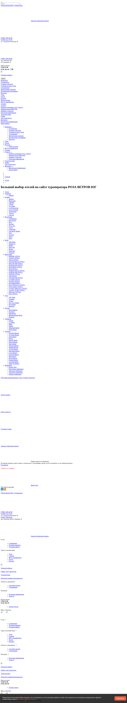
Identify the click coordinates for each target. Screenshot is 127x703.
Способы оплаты (14, 585)
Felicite (11, 321)
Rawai (11, 338)
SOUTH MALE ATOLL (17, 261)
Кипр (6, 240)
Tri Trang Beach (14, 335)
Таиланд (8, 331)
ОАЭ (6, 295)
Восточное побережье (16, 369)
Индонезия (8, 217)
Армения (8, 194)
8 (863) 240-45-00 (6, 38)
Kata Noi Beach (14, 355)
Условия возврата (15, 545)
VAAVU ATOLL (14, 258)
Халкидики (12, 211)
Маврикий (8, 365)
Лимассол (12, 244)
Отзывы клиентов (7, 84)
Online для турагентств (6, 117)
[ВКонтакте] (2, 489)
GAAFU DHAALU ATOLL (18, 288)
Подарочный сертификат (9, 91)
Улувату (11, 235)
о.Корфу (11, 202)
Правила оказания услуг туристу (12, 107)
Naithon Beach (13, 347)
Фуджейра (12, 304)
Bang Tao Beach (14, 363)
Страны (3, 104)
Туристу (3, 105)
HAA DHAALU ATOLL (17, 285)
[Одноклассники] (5, 489)
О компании (5, 82)
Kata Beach (12, 356)
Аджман (11, 299)
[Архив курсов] (11, 69)
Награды (4, 93)
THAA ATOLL (14, 260)
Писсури (12, 247)
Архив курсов (13, 606)
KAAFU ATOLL (14, 281)
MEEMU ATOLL (14, 256)
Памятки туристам (7, 111)
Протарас (12, 251)
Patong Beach (13, 340)
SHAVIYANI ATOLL (16, 265)
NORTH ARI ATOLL (16, 272)
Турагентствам (6, 114)
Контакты (4, 120)
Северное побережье (16, 372)
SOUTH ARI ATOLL (16, 263)
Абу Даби (12, 297)
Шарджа (11, 306)
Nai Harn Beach (14, 333)
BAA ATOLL (13, 294)
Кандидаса (12, 220)
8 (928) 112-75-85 (6, 40)
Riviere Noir (13, 367)
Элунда (11, 213)
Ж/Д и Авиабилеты (7, 102)
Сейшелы (8, 319)
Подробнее (4, 465)
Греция (7, 197)
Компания (4, 80)
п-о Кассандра (13, 208)
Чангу (11, 236)
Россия (7, 308)
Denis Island (13, 329)
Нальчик (11, 317)
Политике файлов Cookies (26, 699)
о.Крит (11, 204)
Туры (2, 95)
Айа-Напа (12, 242)
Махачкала (12, 313)
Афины (11, 199)
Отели (3, 97)
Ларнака (11, 253)
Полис (11, 249)
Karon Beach (13, 358)
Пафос (11, 245)
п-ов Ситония (13, 210)
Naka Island (12, 344)
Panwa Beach (13, 342)
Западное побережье (16, 371)
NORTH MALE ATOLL (17, 270)
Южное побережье (15, 374)
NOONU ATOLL (14, 274)
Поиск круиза (5, 100)
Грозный (12, 312)
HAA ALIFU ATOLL (16, 287)
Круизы (3, 98)
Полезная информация (8, 113)
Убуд (10, 233)
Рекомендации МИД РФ (9, 109)
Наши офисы (5, 123)
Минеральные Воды (15, 315)
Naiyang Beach (13, 346)
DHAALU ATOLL (15, 292)
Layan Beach (13, 353)
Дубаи (11, 301)
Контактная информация (9, 122)
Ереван (11, 195)
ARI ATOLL (13, 276)
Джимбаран (13, 219)
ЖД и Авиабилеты (15, 557)
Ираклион (12, 201)
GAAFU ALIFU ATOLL (17, 290)
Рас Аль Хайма (14, 303)
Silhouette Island (14, 328)
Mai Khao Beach (14, 351)
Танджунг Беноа (14, 231)
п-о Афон (12, 206)
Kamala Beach (13, 360)
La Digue (12, 322)
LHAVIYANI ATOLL (16, 278)
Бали (10, 238)
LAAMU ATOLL (14, 279)
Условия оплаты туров (8, 86)
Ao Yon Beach (13, 349)
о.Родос (11, 215)
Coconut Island (13, 362)
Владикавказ (13, 310)
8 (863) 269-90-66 (6, 58)
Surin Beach (12, 337)
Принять (120, 698)
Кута (10, 222)
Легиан (11, 224)
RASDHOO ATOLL (15, 267)
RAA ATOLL (13, 269)
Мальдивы (8, 254)
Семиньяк (12, 229)
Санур (11, 228)
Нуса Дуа (12, 226)
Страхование (5, 88)
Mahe (10, 324)
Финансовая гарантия (8, 89)
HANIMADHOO (14, 283)
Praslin (11, 326)
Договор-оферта (14, 547)
